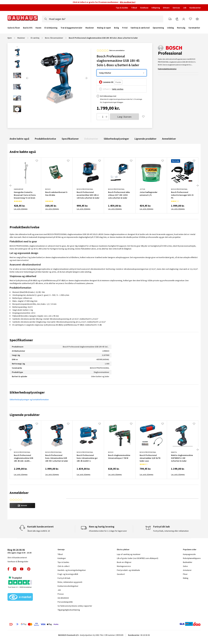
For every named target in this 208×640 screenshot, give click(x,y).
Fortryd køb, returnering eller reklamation (171, 531)
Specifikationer (70, 138)
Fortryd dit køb (64, 578)
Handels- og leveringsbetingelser (72, 570)
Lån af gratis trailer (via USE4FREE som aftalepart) (137, 558)
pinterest (29, 569)
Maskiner (89, 28)
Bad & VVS (27, 28)
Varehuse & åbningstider (17, 561)
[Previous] (27, 78)
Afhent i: (107, 89)
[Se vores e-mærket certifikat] (20, 597)
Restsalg (181, 28)
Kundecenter (195, 7)
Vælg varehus (117, 89)
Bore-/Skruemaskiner (54, 38)
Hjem (9, 38)
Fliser (185, 574)
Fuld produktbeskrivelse (167, 69)
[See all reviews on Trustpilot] (20, 580)
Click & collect (63, 566)
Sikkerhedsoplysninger (116, 138)
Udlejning (155, 7)
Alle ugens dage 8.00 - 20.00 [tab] (19, 551)
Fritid (124, 28)
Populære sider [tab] (189, 549)
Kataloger (62, 558)
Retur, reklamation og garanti (70, 582)
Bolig (116, 28)
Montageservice (124, 566)
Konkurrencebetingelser (68, 586)
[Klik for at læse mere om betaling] (50, 624)
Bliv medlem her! (127, 2)
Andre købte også (19, 138)
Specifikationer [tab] (21, 340)
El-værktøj (35, 38)
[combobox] (102, 19)
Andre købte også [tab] (23, 152)
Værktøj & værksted (140, 28)
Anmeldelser (169, 138)
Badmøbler (187, 562)
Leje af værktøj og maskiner (129, 554)
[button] (22, 505)
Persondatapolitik (65, 602)
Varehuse (144, 7)
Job (184, 7)
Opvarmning (158, 28)
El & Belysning (50, 28)
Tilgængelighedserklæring (69, 610)
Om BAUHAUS (63, 598)
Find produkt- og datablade (128, 570)
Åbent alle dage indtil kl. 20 (38, 531)
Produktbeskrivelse (45, 138)
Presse (61, 594)
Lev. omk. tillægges (20, 209)
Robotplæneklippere (192, 558)
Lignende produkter (145, 138)
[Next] (86, 78)
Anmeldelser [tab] (19, 492)
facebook (8, 569)
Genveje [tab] (61, 549)
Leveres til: (108, 82)
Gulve (185, 566)
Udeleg (170, 28)
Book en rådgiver (124, 562)
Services (176, 7)
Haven (38, 28)
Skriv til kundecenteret (17, 557)
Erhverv (166, 7)
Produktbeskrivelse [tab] (24, 227)
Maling (185, 578)
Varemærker (194, 27)
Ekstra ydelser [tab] (123, 549)
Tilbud (134, 7)
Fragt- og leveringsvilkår (68, 574)
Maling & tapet (104, 28)
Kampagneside (189, 554)
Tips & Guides (122, 7)
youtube (22, 569)
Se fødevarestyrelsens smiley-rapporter (75, 606)
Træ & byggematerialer (71, 28)
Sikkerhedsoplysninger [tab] (27, 392)
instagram (15, 569)
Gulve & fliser (13, 28)
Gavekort (121, 574)
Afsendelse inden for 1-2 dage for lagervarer (108, 531)
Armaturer (187, 570)
